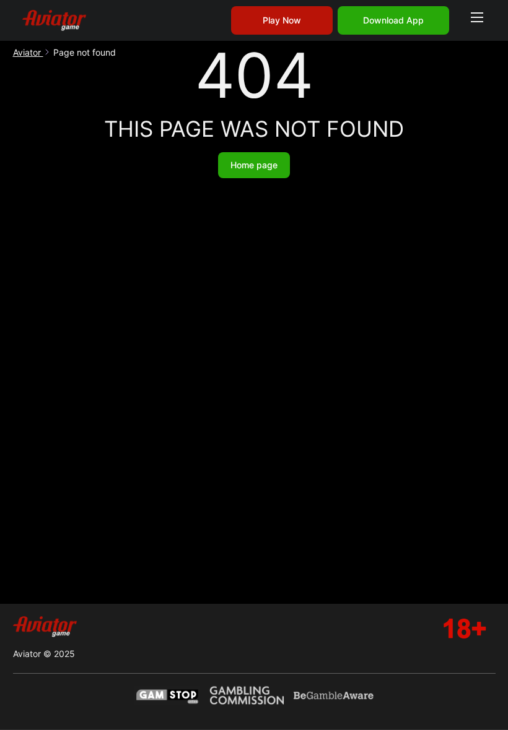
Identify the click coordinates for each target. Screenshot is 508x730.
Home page (254, 165)
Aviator (28, 52)
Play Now (282, 20)
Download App (393, 20)
